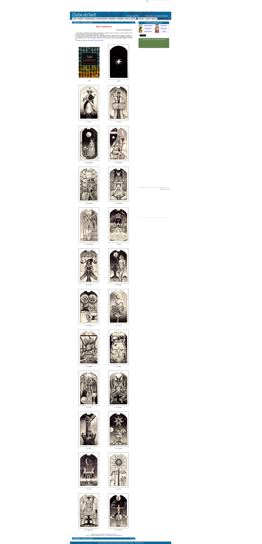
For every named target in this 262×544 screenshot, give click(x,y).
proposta (141, 18)
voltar (132, 22)
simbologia (120, 18)
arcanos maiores (90, 18)
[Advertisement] (153, 203)
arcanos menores (102, 18)
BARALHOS (77, 22)
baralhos (80, 18)
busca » (154, 18)
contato (148, 18)
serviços (132, 18)
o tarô (74, 18)
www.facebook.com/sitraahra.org (95, 40)
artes (126, 18)
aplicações (112, 18)
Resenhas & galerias (87, 22)
